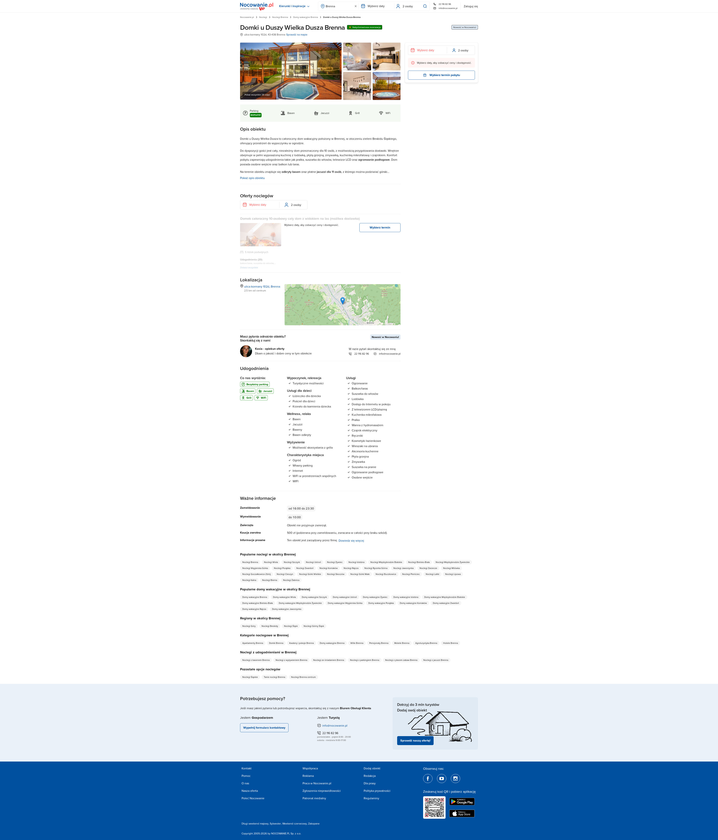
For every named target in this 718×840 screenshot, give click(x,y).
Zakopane (314, 823)
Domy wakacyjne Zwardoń (446, 603)
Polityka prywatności (377, 791)
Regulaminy (371, 798)
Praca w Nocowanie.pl (317, 783)
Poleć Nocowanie (253, 798)
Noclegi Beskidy (270, 626)
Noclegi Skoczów (335, 574)
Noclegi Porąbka (282, 568)
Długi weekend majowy (255, 823)
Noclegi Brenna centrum (303, 677)
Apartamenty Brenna (252, 643)
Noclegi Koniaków (329, 568)
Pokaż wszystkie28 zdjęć (257, 94)
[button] (342, 301)
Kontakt (246, 768)
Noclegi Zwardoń (305, 568)
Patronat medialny (314, 798)
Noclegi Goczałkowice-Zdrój (256, 574)
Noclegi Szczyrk (292, 562)
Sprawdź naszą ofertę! (415, 740)
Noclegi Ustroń (313, 562)
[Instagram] (455, 778)
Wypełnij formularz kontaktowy (264, 727)
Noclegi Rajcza (351, 568)
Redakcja (370, 776)
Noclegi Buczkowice (386, 574)
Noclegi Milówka (451, 568)
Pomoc (246, 776)
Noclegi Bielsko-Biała (419, 562)
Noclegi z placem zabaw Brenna (401, 660)
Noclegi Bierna (269, 580)
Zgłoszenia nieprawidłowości (322, 791)
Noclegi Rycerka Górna (375, 568)
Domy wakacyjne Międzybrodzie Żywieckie (300, 603)
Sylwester (275, 823)
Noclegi (263, 17)
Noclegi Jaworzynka (403, 568)
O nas (245, 783)
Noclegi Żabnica (291, 580)
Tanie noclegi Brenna (274, 677)
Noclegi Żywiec (335, 562)
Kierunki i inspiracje (292, 6)
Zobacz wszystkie (249, 267)
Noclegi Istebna (356, 562)
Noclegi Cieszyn (285, 574)
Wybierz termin (380, 227)
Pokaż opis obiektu (252, 178)
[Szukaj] (425, 6)
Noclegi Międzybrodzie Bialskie (386, 562)
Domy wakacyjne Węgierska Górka (345, 603)
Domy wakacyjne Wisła (284, 597)
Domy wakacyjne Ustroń (345, 597)
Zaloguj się (471, 6)
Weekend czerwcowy (294, 823)
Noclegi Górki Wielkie (310, 574)
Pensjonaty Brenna (378, 643)
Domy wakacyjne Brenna (305, 17)
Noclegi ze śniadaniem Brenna (328, 660)
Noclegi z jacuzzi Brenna (435, 660)
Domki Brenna (276, 643)
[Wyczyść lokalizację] (355, 6)
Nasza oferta (250, 791)
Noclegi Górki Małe (360, 574)
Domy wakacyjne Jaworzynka (286, 609)
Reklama (308, 776)
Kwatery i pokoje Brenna (301, 643)
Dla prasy (370, 783)
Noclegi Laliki (432, 574)
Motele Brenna (401, 643)
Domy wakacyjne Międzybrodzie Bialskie (444, 597)
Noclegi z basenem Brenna (256, 660)
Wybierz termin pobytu (444, 75)
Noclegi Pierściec (411, 574)
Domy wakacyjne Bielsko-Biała (257, 603)
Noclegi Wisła (271, 562)
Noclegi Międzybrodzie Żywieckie (453, 562)
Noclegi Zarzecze (428, 568)
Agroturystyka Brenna (426, 643)
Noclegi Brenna (280, 17)
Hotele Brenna (450, 643)
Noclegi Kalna (249, 580)
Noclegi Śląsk (291, 626)
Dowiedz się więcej (351, 540)
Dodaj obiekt (372, 768)
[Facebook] (427, 778)
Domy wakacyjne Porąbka (381, 603)
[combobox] (338, 6)
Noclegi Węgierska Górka (255, 568)
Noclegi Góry (249, 626)
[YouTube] (441, 778)
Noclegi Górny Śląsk (314, 626)
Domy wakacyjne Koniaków (413, 603)
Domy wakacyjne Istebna (405, 597)
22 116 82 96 (445, 4)
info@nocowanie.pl (448, 8)
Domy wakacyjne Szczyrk (314, 597)
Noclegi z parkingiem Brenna (364, 660)
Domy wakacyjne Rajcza (254, 609)
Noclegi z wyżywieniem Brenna (291, 660)
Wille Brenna (356, 643)
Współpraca (310, 768)
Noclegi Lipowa (453, 574)
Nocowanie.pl (247, 17)
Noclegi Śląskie (250, 677)
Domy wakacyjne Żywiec (375, 597)
